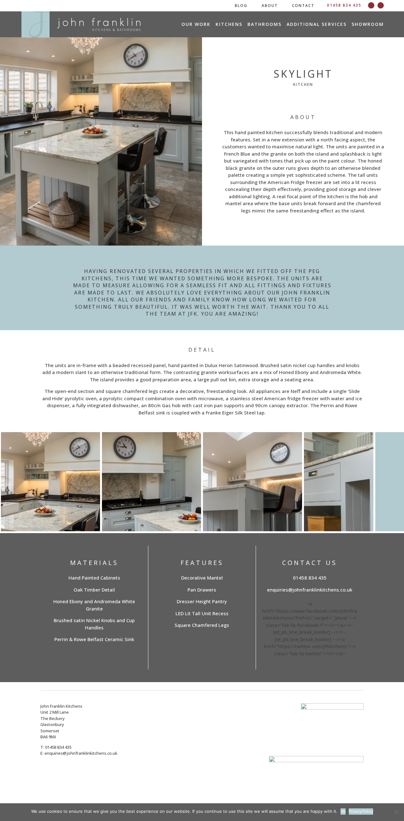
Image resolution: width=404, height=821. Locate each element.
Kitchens (229, 24)
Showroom (368, 24)
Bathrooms (264, 24)
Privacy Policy (361, 811)
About (270, 5)
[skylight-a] (89, 519)
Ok (343, 811)
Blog (241, 5)
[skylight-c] (190, 517)
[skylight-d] (291, 516)
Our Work (196, 24)
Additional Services (317, 24)
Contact (303, 5)
